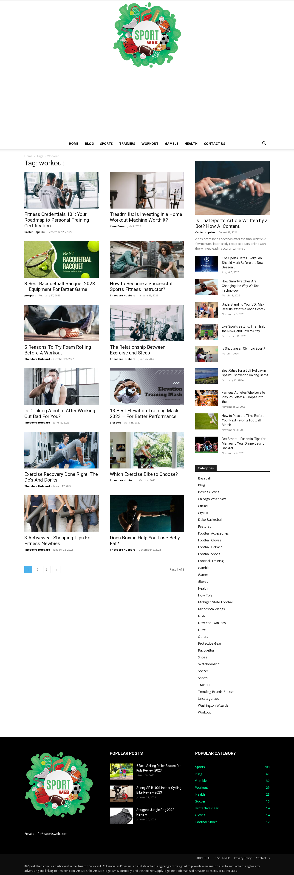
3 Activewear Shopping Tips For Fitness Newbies (58, 540)
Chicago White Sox (212, 499)
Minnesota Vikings (211, 609)
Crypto (203, 512)
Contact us (214, 143)
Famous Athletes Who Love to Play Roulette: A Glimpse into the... (243, 397)
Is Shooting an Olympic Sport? (243, 348)
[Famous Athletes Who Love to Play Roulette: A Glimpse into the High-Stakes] (206, 398)
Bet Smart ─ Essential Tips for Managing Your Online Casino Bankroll (244, 443)
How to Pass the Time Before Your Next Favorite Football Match (243, 420)
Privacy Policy (243, 858)
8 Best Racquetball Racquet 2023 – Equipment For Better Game (59, 286)
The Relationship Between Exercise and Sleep (137, 350)
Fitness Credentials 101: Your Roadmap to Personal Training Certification (56, 220)
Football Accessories (213, 533)
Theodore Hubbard (123, 295)
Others (203, 636)
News (202, 629)
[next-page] (56, 569)
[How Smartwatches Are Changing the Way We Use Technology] (206, 287)
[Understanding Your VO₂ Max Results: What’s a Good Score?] (206, 310)
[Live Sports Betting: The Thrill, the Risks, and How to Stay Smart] (206, 332)
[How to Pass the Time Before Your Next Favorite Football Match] (206, 421)
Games (203, 574)
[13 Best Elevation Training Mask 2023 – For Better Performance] (147, 386)
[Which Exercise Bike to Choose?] (147, 450)
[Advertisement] (147, 104)
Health (191, 143)
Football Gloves (209, 540)
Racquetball (206, 650)
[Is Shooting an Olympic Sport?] (206, 354)
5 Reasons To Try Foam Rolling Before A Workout (57, 350)
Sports (106, 143)
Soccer (203, 671)
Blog (89, 143)
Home (74, 143)
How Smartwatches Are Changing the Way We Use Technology (241, 285)
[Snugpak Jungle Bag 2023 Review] (121, 816)
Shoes (202, 657)
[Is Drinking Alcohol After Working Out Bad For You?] (61, 386)
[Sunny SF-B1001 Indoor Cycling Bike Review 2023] (121, 794)
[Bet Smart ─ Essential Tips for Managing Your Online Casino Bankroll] (206, 445)
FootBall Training (210, 561)
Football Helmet (210, 547)
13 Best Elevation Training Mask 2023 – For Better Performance (144, 413)
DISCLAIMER (222, 858)
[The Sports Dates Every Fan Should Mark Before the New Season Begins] (206, 264)
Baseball (204, 478)
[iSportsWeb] (147, 34)
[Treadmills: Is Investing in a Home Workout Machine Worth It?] (147, 190)
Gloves (203, 581)
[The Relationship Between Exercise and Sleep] (147, 323)
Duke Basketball (210, 519)
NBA (201, 616)
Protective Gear (209, 643)
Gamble (171, 143)
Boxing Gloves (208, 492)
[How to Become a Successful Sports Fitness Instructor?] (147, 259)
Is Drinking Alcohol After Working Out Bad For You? (59, 413)
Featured (204, 526)
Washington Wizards (213, 705)
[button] (264, 144)
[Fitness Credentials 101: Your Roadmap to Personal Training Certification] (61, 190)
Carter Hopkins (34, 232)
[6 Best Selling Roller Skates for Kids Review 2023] (121, 772)
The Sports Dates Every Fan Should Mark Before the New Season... (242, 262)
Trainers (127, 143)
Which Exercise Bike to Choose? (144, 474)
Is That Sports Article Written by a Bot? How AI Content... (231, 223)
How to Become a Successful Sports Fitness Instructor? (141, 286)
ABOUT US (203, 858)
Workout (149, 143)
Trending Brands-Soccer (216, 691)
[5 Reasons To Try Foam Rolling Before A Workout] (61, 323)
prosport (30, 295)
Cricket (203, 506)
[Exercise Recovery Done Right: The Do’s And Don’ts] (61, 450)
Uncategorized (209, 698)
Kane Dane (117, 226)
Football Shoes (209, 554)
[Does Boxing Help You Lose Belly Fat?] (147, 513)
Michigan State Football (215, 602)
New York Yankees (212, 623)
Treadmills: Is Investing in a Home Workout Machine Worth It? (146, 217)
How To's (205, 595)
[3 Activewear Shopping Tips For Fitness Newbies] (61, 513)
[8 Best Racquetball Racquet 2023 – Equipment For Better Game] (61, 259)
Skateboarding (208, 664)
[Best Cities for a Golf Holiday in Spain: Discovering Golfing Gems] (206, 376)
